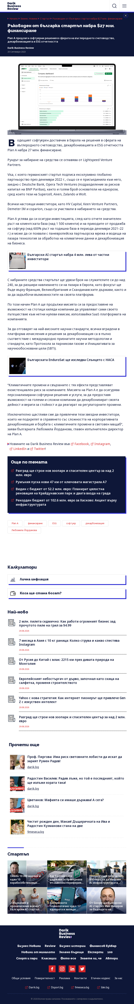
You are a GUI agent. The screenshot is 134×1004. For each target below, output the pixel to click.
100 (110, 952)
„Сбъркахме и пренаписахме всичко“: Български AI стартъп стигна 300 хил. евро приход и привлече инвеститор (25, 911)
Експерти (95, 952)
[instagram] (62, 968)
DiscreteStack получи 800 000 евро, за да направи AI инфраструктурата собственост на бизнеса (106, 881)
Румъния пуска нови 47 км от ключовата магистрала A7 (61, 482)
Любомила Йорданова (24, 530)
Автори (112, 958)
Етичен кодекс (100, 978)
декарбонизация (94, 523)
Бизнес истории (72, 946)
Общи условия (21, 978)
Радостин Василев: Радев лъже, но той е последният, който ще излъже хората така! (75, 780)
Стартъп (45, 18)
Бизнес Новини (29, 18)
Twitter (39, 449)
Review (50, 946)
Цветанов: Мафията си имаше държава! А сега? (65, 800)
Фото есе (68, 958)
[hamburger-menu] (124, 6)
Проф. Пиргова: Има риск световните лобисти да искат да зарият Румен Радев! (74, 759)
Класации (49, 958)
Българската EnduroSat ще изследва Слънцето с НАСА (70, 360)
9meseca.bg (35, 832)
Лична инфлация (34, 579)
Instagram (102, 444)
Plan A (15, 523)
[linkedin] (72, 968)
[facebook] (52, 968)
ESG (54, 523)
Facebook (82, 444)
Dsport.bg (57, 987)
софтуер (71, 523)
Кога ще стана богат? (40, 593)
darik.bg (33, 767)
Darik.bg (34, 987)
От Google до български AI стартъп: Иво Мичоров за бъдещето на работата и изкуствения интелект (106, 909)
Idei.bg (105, 987)
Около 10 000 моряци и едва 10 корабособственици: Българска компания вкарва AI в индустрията (26, 882)
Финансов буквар (103, 946)
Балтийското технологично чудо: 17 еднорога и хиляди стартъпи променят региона (65, 909)
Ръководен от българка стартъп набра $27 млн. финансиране (87, 18)
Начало (13, 18)
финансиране (35, 523)
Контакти (80, 978)
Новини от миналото (38, 952)
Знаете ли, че (91, 958)
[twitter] (82, 968)
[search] (114, 6)
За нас (118, 978)
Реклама (64, 978)
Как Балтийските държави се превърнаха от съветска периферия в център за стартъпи (66, 881)
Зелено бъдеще (71, 952)
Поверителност (45, 978)
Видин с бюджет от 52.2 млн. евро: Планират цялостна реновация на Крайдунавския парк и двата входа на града (63, 491)
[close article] (125, 15)
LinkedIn (19, 449)
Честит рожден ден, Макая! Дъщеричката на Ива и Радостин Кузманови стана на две (68, 823)
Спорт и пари (27, 958)
